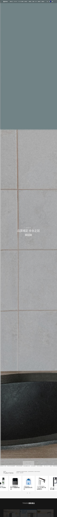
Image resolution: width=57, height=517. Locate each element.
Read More (28, 234)
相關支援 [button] (43, 1)
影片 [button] (36, 1)
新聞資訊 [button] (30, 1)
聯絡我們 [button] (39, 1)
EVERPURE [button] (15, 1)
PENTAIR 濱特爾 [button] (20, 1)
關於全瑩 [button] (11, 1)
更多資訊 (12, 476)
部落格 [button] (33, 1)
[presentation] (27, 493)
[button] (47, 1)
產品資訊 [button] (25, 1)
